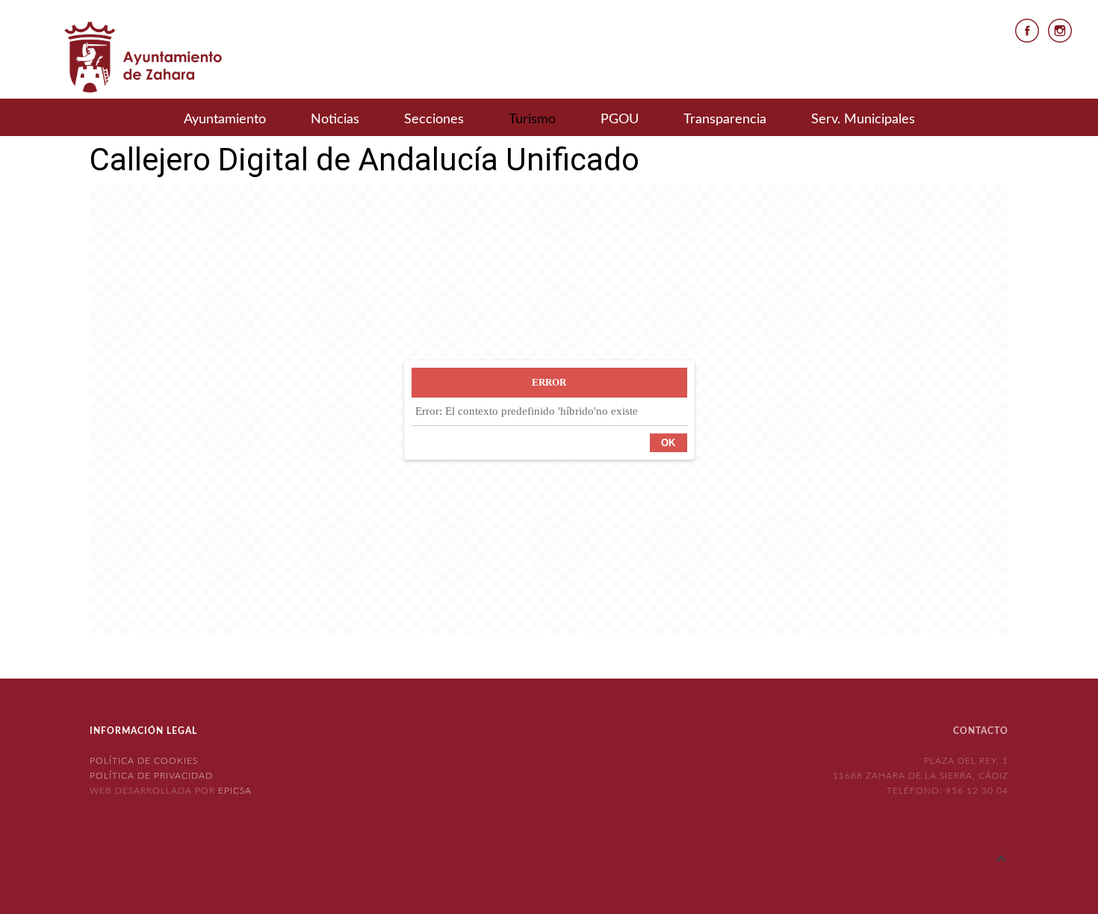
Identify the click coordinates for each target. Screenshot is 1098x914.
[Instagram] (1060, 29)
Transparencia (724, 119)
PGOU (620, 119)
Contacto (980, 730)
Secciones (434, 119)
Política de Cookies (144, 760)
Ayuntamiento (225, 119)
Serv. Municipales (863, 119)
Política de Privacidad (151, 775)
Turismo (532, 119)
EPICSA (235, 790)
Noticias (335, 119)
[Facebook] (1027, 29)
